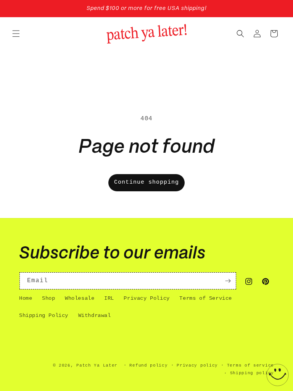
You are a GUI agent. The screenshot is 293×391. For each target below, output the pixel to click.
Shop (48, 298)
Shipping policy (252, 373)
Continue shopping (146, 182)
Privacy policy (197, 365)
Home (25, 298)
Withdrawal (94, 315)
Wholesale (79, 298)
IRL (109, 298)
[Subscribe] (227, 281)
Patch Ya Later (97, 365)
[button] (16, 33)
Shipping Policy (43, 315)
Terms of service (250, 365)
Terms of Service (205, 298)
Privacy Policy (146, 298)
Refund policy (148, 365)
